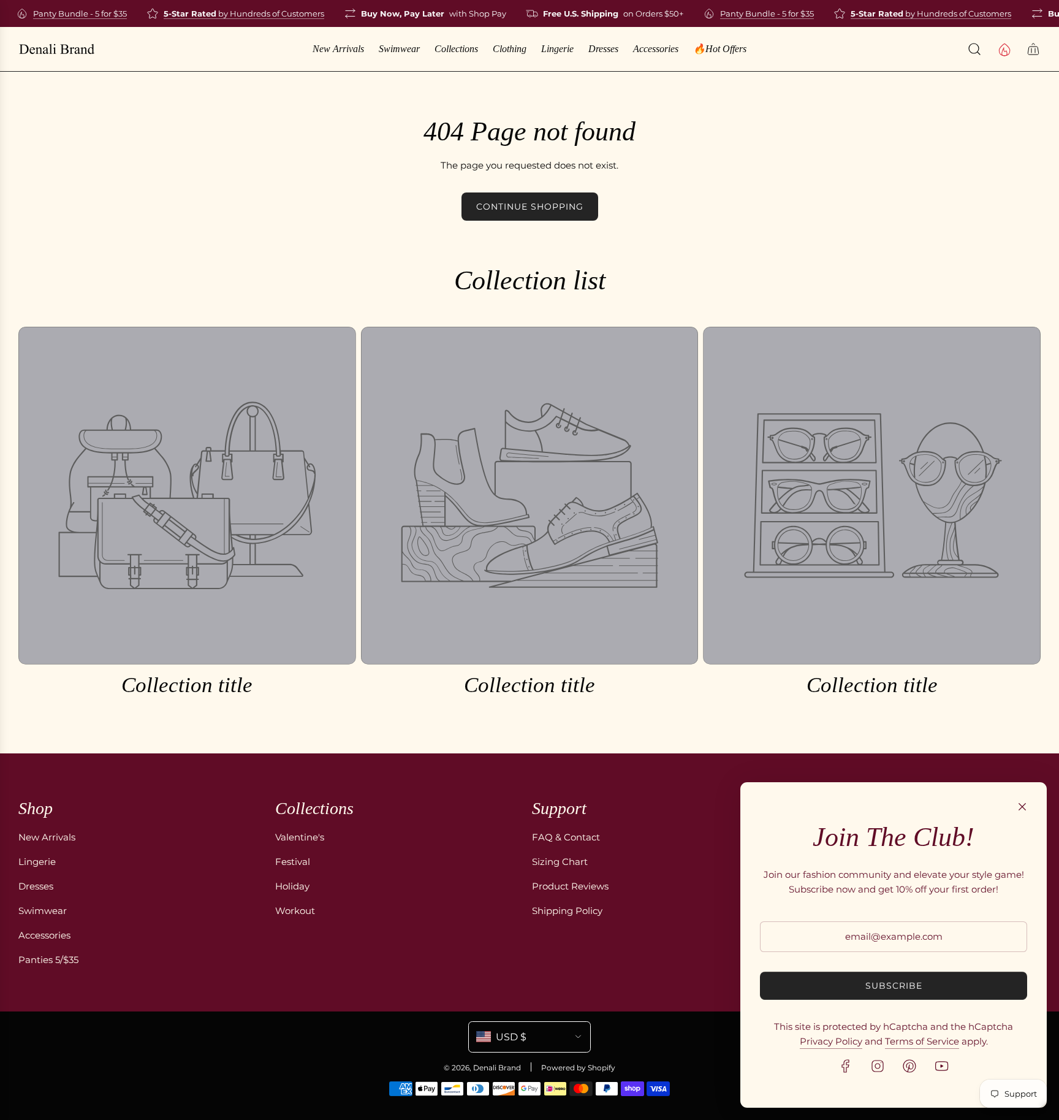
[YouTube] (941, 1066)
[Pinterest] (909, 1066)
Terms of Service (922, 1041)
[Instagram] (877, 1066)
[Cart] (1033, 49)
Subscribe (893, 985)
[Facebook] (845, 1066)
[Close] (1022, 806)
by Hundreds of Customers (233, 13)
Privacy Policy (831, 1041)
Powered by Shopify (578, 1067)
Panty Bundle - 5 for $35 (69, 13)
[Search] (974, 49)
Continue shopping (529, 206)
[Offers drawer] (1004, 49)
